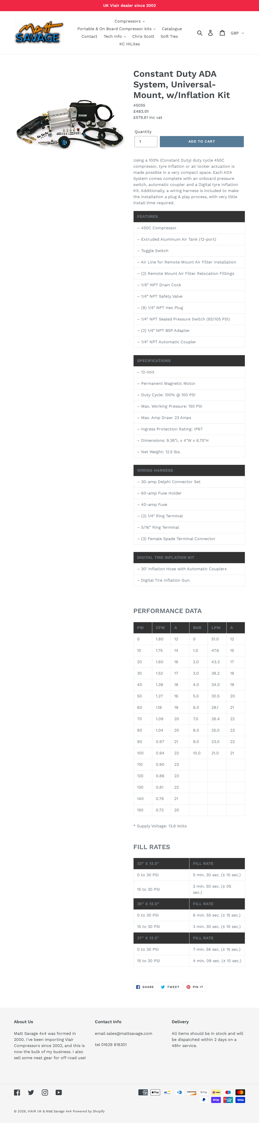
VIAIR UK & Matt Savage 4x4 (50, 1111)
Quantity (143, 131)
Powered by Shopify (89, 1111)
